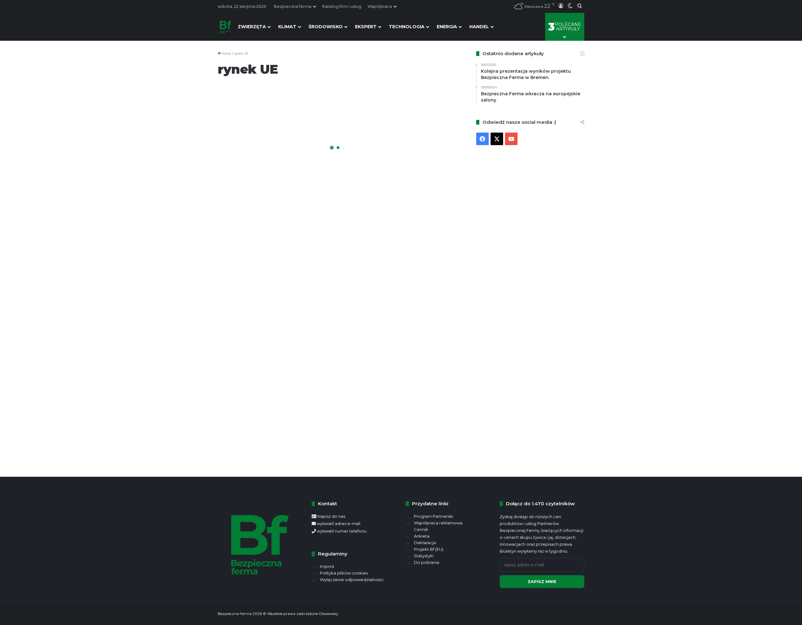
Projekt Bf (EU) (428, 549)
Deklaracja (425, 542)
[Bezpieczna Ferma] (225, 26)
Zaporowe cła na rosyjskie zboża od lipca (400, 304)
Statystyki (424, 555)
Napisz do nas (331, 516)
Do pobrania (426, 562)
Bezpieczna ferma (292, 6)
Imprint (327, 566)
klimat (287, 26)
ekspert (366, 26)
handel (479, 26)
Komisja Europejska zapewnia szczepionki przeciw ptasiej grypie (393, 205)
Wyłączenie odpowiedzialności (351, 579)
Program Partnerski (433, 516)
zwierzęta (252, 26)
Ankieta (422, 535)
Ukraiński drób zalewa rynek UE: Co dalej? (392, 445)
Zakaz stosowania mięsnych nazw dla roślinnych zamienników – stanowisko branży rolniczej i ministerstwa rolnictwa (278, 332)
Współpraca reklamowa (438, 522)
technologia (406, 26)
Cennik (421, 529)
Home (226, 53)
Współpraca (379, 6)
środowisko (326, 26)
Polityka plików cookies (344, 572)
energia (447, 26)
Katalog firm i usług (341, 6)
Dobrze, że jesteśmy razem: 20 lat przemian (272, 163)
